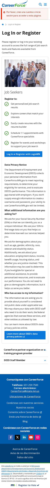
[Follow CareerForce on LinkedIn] (24, 437)
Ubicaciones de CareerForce (25, 396)
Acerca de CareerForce (25, 449)
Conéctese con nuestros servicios (25, 402)
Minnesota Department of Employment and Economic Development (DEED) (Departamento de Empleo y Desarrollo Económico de (24, 470)
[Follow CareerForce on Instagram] (37, 437)
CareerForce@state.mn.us (25, 391)
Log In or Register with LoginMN (23, 154)
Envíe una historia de (23, 416)
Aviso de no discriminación (25, 453)
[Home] (15, 4)
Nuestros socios (25, 407)
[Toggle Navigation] (45, 4)
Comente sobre (23, 412)
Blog (25, 421)
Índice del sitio (25, 457)
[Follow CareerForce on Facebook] (10, 437)
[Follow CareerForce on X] (17, 437)
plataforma (9, 466)
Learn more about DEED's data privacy (22, 335)
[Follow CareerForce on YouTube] (30, 437)
